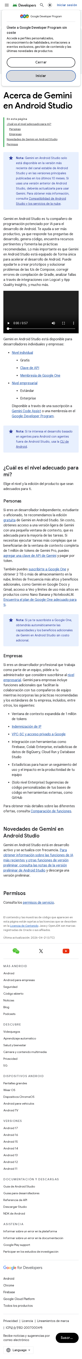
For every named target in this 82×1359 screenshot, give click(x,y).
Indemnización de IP (26, 727)
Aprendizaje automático (19, 1038)
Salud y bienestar (14, 1045)
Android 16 (10, 1135)
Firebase (9, 1292)
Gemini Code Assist (26, 411)
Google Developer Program (33, 416)
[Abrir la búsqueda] (41, 5)
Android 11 (10, 1169)
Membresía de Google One (40, 375)
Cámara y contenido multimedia (25, 1052)
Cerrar (41, 62)
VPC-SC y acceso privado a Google (39, 734)
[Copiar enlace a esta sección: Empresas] (26, 656)
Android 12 (10, 1162)
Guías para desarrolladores (21, 1193)
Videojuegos (11, 1032)
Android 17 (10, 1128)
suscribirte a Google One (47, 569)
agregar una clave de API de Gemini (29, 556)
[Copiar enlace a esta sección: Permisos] (30, 893)
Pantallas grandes (15, 1083)
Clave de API (29, 368)
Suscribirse (70, 1338)
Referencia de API (15, 1200)
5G (5, 1065)
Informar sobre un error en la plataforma (30, 1231)
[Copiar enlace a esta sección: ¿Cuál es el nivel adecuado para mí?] (16, 475)
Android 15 (10, 1141)
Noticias (8, 1000)
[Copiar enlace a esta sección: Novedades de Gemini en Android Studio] (44, 836)
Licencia (27, 1321)
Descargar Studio (15, 1207)
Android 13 (10, 1155)
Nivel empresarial (24, 383)
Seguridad (10, 987)
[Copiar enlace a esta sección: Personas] (25, 501)
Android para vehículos (18, 1103)
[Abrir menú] (7, 5)
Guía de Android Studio (19, 1186)
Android (8, 973)
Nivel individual (22, 353)
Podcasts (9, 1014)
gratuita (9, 520)
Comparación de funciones (51, 811)
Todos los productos (18, 1306)
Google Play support (16, 1245)
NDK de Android (14, 1213)
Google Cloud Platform (19, 1299)
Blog (6, 1007)
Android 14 (10, 1148)
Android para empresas (19, 980)
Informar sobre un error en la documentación (33, 1238)
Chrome (8, 1285)
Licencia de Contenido (24, 926)
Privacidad (10, 1059)
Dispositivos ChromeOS (18, 1097)
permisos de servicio (38, 903)
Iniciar (41, 76)
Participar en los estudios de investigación (30, 1251)
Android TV (10, 1110)
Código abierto (13, 993)
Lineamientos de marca (53, 1321)
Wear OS (9, 1090)
